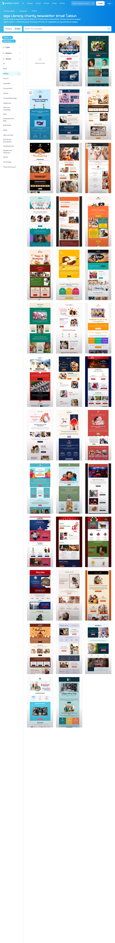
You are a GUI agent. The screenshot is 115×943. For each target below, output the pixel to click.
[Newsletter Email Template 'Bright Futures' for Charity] (69, 61)
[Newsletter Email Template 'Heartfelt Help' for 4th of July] (69, 274)
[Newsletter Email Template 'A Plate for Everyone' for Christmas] (98, 381)
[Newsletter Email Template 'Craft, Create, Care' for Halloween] (98, 168)
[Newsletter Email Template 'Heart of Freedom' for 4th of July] (40, 114)
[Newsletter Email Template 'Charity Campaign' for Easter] (40, 221)
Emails (17, 29)
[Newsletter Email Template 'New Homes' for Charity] (40, 381)
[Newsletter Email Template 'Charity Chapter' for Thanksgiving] (40, 648)
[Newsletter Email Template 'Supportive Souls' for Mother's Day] (98, 435)
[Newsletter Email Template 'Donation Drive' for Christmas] (69, 542)
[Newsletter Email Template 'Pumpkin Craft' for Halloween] (69, 168)
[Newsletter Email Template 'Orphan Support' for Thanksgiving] (40, 274)
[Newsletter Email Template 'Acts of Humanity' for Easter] (69, 328)
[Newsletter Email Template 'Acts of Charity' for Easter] (40, 702)
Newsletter (23, 11)
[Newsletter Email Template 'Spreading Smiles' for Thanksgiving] (69, 381)
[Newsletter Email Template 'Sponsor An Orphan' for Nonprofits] (40, 328)
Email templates (9, 11)
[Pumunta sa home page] (9, 3)
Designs (9, 29)
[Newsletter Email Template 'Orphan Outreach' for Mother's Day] (69, 488)
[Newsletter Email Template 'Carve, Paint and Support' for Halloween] (69, 221)
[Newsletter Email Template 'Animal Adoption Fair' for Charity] (98, 221)
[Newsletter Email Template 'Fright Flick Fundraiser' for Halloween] (98, 488)
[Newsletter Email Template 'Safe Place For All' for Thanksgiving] (40, 168)
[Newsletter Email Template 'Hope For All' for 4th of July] (69, 435)
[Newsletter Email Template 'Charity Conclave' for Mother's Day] (69, 114)
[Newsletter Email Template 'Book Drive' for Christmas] (40, 542)
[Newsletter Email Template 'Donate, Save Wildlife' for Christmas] (98, 542)
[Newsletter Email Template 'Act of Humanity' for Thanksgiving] (98, 114)
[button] (20, 47)
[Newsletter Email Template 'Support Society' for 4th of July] (98, 328)
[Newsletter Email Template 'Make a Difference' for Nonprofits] (98, 61)
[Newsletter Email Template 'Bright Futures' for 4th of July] (69, 702)
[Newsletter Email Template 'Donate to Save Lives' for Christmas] (40, 595)
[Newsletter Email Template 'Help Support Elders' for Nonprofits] (98, 648)
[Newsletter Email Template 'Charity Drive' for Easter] (40, 435)
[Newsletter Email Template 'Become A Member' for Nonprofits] (69, 648)
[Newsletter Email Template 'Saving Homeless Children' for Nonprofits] (69, 595)
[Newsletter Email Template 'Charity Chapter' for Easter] (98, 274)
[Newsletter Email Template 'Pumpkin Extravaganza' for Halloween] (98, 595)
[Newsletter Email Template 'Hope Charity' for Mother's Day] (40, 488)
